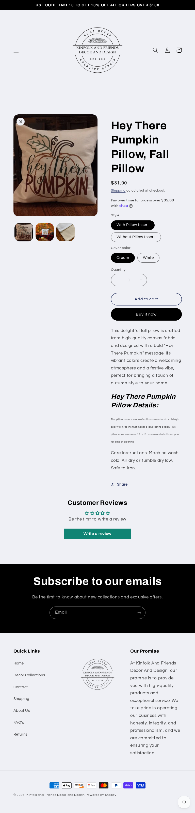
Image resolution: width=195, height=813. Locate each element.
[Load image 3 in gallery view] (45, 232)
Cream (123, 258)
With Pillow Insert (133, 225)
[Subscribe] (139, 613)
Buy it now (146, 314)
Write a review (97, 534)
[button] (16, 50)
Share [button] (122, 484)
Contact (20, 687)
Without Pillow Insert (136, 237)
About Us (21, 711)
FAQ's (18, 722)
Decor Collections (29, 675)
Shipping (118, 190)
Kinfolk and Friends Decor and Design (55, 795)
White (148, 258)
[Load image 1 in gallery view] (24, 232)
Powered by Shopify (101, 795)
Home (18, 663)
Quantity (118, 270)
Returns (20, 734)
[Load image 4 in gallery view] (65, 232)
